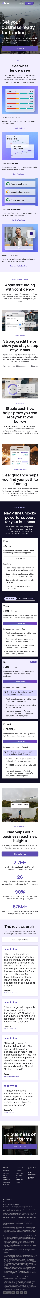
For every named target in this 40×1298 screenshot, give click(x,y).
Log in (29, 3)
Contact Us (6, 1179)
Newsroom (6, 1173)
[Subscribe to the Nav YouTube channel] (13, 1292)
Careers (30, 1172)
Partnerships (31, 1174)
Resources (6, 1184)
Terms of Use (7, 1202)
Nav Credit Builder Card (19, 1178)
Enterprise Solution (31, 1178)
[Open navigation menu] (35, 3)
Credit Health (19, 1173)
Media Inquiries (5, 1176)
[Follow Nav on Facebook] (5, 1292)
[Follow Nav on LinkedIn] (25, 1292)
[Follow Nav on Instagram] (9, 1292)
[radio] (10, 598)
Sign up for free (20, 558)
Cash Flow (19, 1170)
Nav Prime (19, 1175)
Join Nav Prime (20, 623)
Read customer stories (20, 940)
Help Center (6, 1182)
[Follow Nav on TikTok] (17, 1292)
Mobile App (19, 1182)
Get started (20, 49)
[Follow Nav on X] (21, 1292)
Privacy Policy (7, 1199)
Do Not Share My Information (11, 1204)
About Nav (6, 1170)
